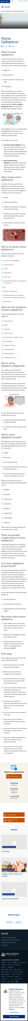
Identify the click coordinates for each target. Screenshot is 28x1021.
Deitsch (3, 981)
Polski (3, 976)
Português (17, 965)
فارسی (15, 979)
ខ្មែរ (8, 981)
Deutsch (19, 974)
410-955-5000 (14, 783)
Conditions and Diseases (18, 11)
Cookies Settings (14, 1012)
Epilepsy (13, 46)
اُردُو (10, 979)
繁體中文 (15, 962)
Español (3, 962)
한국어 (21, 972)
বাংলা (11, 972)
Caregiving (4, 945)
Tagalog (3, 965)
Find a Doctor (12, 815)
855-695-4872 (14, 789)
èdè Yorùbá (4, 972)
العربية (13, 974)
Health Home (8, 11)
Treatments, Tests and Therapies (10, 940)
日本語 (15, 972)
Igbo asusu (17, 969)
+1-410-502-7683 (14, 796)
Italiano (3, 967)
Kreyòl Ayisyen (5, 974)
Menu (12, 1)
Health (7, 7)
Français (22, 962)
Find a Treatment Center (13, 820)
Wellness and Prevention (8, 942)
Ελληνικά (10, 976)
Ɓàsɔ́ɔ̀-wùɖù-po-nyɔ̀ (6, 969)
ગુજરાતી (16, 976)
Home (2, 11)
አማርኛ (9, 962)
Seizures (5, 46)
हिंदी (20, 979)
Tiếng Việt (10, 967)
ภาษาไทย (4, 979)
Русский (10, 965)
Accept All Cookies (14, 1016)
